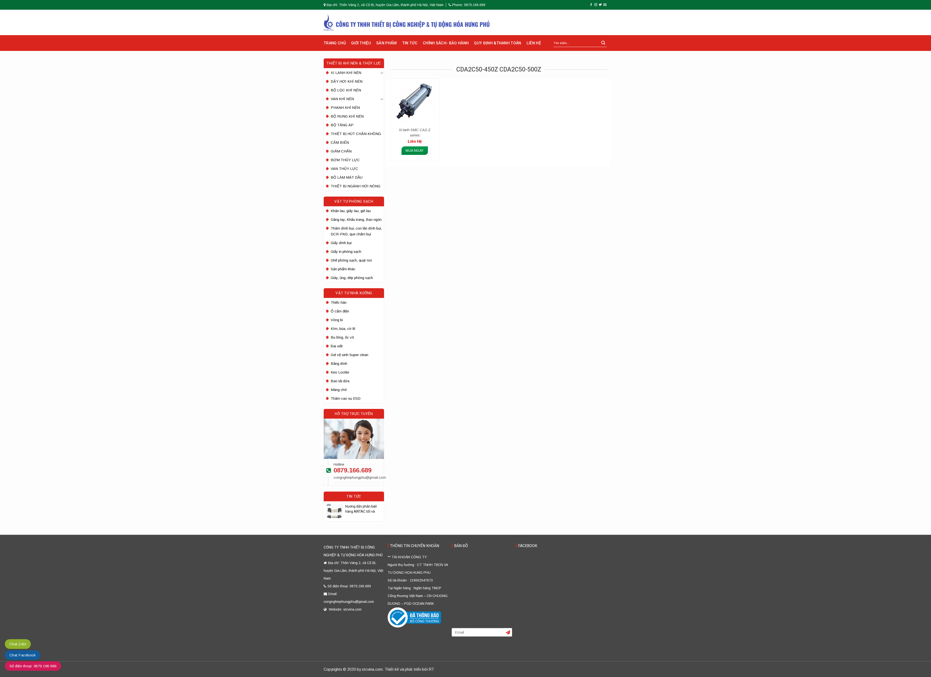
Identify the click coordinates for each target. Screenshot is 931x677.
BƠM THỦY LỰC (345, 160)
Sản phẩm (386, 43)
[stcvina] (407, 22)
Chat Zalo (17, 644)
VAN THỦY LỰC (344, 169)
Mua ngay (415, 150)
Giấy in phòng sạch (346, 251)
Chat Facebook (22, 655)
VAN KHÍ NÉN (342, 99)
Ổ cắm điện (340, 311)
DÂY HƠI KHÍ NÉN (346, 81)
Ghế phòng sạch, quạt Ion (351, 260)
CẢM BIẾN (340, 142)
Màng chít (339, 390)
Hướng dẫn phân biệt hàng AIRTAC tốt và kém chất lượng (361, 509)
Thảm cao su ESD (346, 398)
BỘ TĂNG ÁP (342, 125)
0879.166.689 (352, 470)
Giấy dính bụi (341, 243)
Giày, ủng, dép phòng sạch (352, 278)
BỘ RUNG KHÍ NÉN (347, 116)
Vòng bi (337, 320)
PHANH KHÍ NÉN (345, 107)
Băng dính (339, 363)
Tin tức (409, 43)
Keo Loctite (340, 372)
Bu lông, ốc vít (342, 337)
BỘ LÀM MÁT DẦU (346, 177)
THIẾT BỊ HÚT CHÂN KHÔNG (356, 134)
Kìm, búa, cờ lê (343, 329)
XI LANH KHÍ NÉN (346, 73)
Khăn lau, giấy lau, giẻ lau (351, 211)
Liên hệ (534, 43)
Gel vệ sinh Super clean (349, 355)
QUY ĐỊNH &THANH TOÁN (497, 43)
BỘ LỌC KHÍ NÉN (346, 90)
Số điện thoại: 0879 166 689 (32, 666)
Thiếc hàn (338, 302)
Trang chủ (335, 43)
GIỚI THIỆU (361, 43)
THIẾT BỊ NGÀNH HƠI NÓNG (355, 186)
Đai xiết (337, 346)
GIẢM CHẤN (341, 151)
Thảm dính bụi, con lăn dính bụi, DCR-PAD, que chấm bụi (356, 231)
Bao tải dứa (340, 381)
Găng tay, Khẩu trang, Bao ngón (356, 219)
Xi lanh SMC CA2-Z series (415, 132)
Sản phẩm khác (343, 269)
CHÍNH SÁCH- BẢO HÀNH (446, 43)
